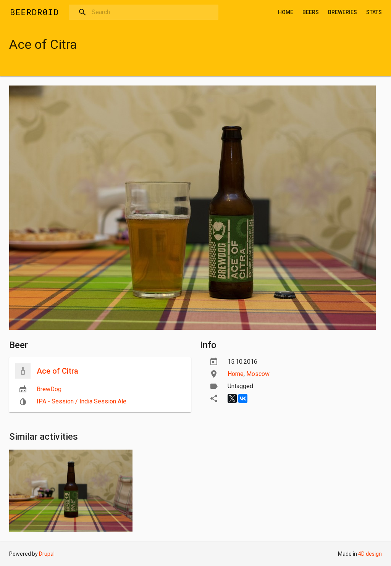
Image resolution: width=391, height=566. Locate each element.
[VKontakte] (242, 398)
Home (285, 12)
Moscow (258, 373)
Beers (310, 12)
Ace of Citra (57, 371)
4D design (370, 554)
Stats (374, 12)
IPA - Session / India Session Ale (81, 401)
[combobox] (143, 12)
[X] (232, 398)
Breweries (342, 12)
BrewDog (49, 389)
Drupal (47, 554)
